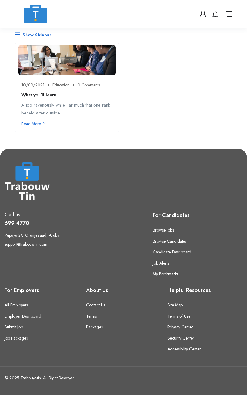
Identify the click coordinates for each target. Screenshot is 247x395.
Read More (31, 124)
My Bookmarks (165, 274)
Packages (94, 327)
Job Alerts (161, 263)
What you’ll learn (38, 95)
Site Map (175, 305)
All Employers (16, 305)
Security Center (180, 338)
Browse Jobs (163, 230)
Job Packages (16, 338)
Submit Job (14, 327)
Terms (91, 316)
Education (61, 85)
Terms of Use (178, 316)
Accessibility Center (184, 349)
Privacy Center (180, 327)
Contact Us (95, 305)
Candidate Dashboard (172, 252)
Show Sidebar (36, 35)
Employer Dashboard (23, 316)
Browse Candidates (169, 241)
